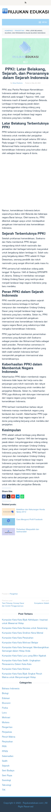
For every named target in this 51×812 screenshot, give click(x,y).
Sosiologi (6, 780)
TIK (3, 789)
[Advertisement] (25, 182)
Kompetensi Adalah (41, 601)
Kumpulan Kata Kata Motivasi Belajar (20, 642)
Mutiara (5, 722)
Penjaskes (7, 731)
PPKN (5, 751)
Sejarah (5, 765)
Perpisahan (7, 741)
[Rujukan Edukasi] (25, 10)
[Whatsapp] (22, 496)
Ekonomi (6, 702)
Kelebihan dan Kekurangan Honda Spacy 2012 (30, 510)
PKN (4, 746)
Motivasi (6, 717)
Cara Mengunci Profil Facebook (29, 519)
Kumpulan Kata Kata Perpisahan (17, 637)
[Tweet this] (8, 496)
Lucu (4, 712)
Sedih (4, 760)
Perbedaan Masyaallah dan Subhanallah (27, 530)
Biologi (5, 693)
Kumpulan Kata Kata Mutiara (16, 668)
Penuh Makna (8, 736)
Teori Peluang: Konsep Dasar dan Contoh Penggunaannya (13, 603)
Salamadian (7, 756)
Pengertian (14, 593)
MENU (44, 22)
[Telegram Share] (18, 496)
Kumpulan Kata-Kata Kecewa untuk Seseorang (24, 627)
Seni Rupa (7, 775)
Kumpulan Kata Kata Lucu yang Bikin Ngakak (24, 655)
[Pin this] (13, 496)
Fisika (5, 707)
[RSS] (26, 2)
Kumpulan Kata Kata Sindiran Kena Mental (22, 632)
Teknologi (6, 784)
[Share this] (4, 496)
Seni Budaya (8, 770)
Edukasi (6, 698)
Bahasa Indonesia (10, 688)
